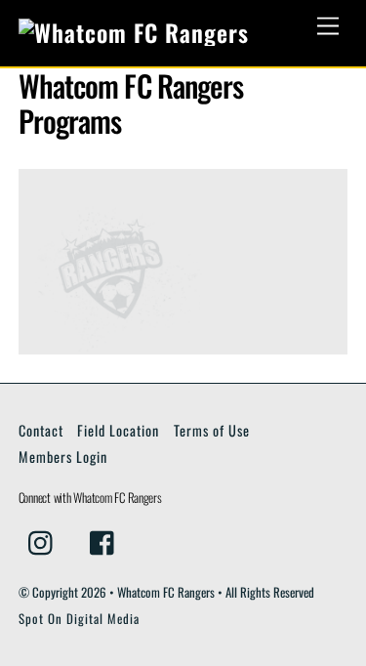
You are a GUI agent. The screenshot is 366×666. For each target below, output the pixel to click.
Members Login (63, 456)
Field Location (118, 430)
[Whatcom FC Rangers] (134, 32)
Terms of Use (212, 430)
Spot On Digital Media (79, 618)
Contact (41, 430)
